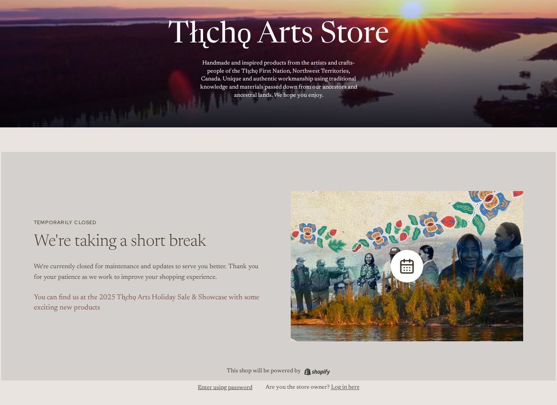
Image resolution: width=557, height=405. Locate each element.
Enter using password (225, 388)
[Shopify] (317, 371)
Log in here (345, 387)
